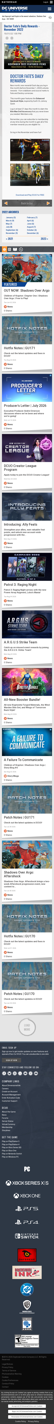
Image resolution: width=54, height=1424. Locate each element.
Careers (5, 1089)
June (30, 224)
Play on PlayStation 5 (10, 1141)
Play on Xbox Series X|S (11, 1147)
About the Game (9, 1112)
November (12, 233)
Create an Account (9, 1092)
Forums (5, 1118)
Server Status (7, 1121)
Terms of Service (9, 1371)
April (30, 221)
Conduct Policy (8, 1384)
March (10, 221)
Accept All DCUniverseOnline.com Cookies (27, 1406)
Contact (5, 1387)
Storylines (6, 1130)
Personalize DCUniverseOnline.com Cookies (27, 1417)
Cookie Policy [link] (20, 1421)
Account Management (11, 1095)
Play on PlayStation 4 (10, 1144)
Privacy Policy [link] (33, 1421)
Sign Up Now (11, 1060)
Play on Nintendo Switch (12, 1154)
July (9, 227)
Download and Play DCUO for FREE (30, 195)
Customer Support (9, 1101)
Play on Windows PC (10, 1157)
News (4, 1115)
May (9, 224)
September (12, 230)
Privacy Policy (7, 1367)
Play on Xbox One (9, 1151)
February (32, 217)
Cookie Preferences (10, 1380)
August (31, 227)
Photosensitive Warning (11, 1374)
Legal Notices (7, 1364)
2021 (9, 239)
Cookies (5, 1377)
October (32, 230)
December (33, 233)
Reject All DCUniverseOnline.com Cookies (27, 1411)
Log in (45, 2)
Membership (7, 1127)
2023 (44, 239)
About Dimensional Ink (11, 1085)
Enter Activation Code (11, 1098)
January (11, 217)
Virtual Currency (8, 1124)
